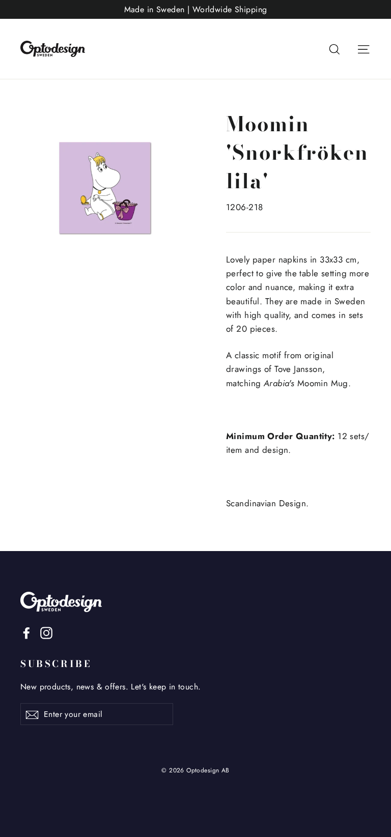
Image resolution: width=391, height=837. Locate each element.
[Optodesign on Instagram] (46, 632)
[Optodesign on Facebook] (26, 632)
